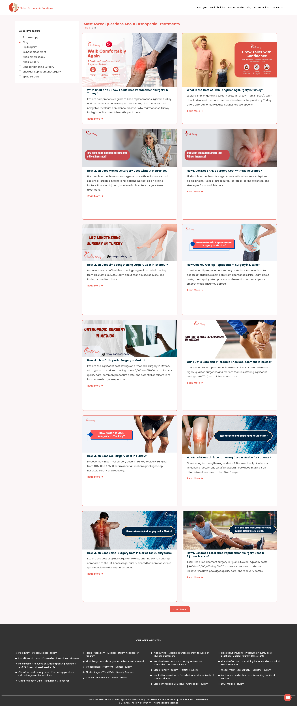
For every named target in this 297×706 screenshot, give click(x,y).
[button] (180, 609)
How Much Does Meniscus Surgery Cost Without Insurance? (127, 171)
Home (87, 27)
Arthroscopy (30, 37)
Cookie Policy (201, 699)
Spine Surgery (31, 76)
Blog (249, 7)
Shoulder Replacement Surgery (42, 71)
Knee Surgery (31, 62)
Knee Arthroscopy (34, 57)
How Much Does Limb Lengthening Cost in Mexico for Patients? (229, 457)
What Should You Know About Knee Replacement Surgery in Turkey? (127, 91)
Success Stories (236, 7)
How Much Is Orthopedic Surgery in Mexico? (116, 360)
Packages (202, 7)
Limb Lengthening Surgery (38, 67)
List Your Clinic (261, 7)
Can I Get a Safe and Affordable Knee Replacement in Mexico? (229, 362)
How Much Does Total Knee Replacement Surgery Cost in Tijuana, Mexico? (225, 554)
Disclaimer (184, 699)
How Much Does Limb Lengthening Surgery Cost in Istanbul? (127, 265)
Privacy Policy (171, 699)
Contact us (277, 7)
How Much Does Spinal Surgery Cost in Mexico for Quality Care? (129, 553)
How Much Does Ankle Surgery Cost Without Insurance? (224, 171)
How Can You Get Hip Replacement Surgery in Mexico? (223, 265)
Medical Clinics (217, 7)
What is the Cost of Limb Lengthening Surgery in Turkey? (225, 90)
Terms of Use (157, 699)
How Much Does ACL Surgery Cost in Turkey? (116, 456)
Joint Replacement (34, 52)
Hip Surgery (30, 47)
